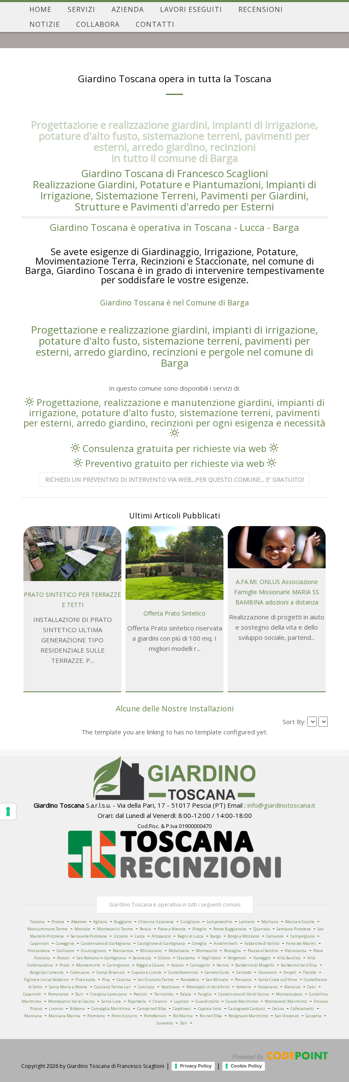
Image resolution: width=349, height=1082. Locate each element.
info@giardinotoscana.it (281, 805)
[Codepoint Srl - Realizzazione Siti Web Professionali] (280, 1055)
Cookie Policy (246, 1066)
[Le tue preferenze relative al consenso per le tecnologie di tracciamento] (8, 811)
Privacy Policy (196, 1066)
